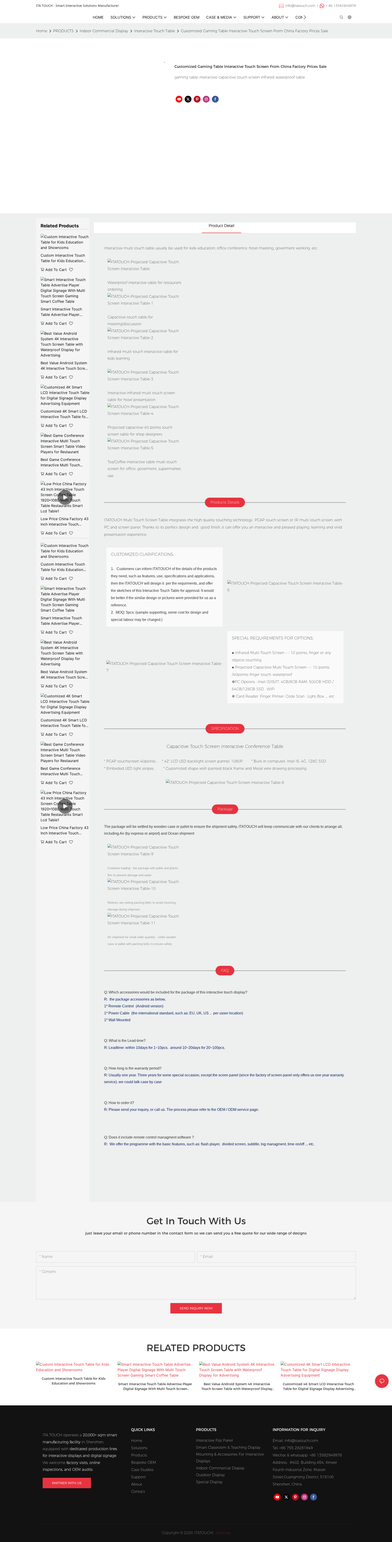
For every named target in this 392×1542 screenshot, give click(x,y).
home (41, 31)
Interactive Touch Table (154, 31)
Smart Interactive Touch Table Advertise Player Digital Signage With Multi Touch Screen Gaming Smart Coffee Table (63, 312)
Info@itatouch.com (301, 1441)
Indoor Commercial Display (104, 31)
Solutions (139, 1448)
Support (138, 1477)
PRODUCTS (63, 31)
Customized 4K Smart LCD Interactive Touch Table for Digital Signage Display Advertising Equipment (64, 414)
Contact (138, 1491)
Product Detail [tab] (221, 226)
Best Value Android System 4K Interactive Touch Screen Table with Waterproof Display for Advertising (65, 366)
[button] (305, 17)
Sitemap (222, 1533)
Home (136, 1441)
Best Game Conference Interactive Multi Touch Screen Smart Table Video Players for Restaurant (63, 462)
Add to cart (56, 269)
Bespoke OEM (143, 1462)
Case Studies (142, 1470)
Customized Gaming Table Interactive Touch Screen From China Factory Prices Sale (254, 31)
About (136, 1484)
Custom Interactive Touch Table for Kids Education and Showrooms (63, 258)
